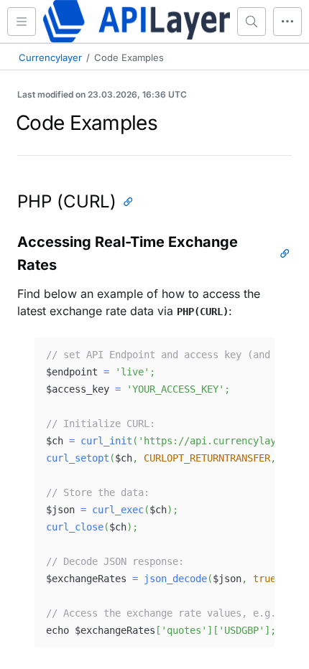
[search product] (251, 21)
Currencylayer (50, 57)
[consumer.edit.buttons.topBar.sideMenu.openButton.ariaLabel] (21, 21)
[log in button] (287, 21)
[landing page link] (136, 21)
